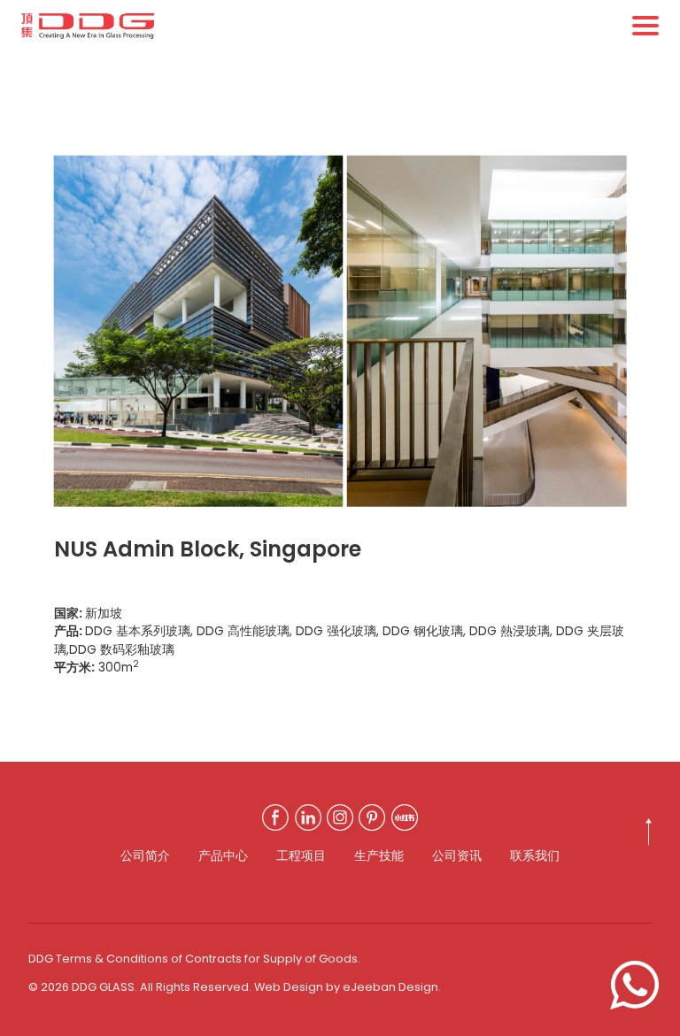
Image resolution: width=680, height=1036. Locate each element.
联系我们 (535, 855)
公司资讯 (457, 855)
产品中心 (223, 855)
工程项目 (301, 855)
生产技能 (379, 855)
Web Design (288, 986)
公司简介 (145, 855)
